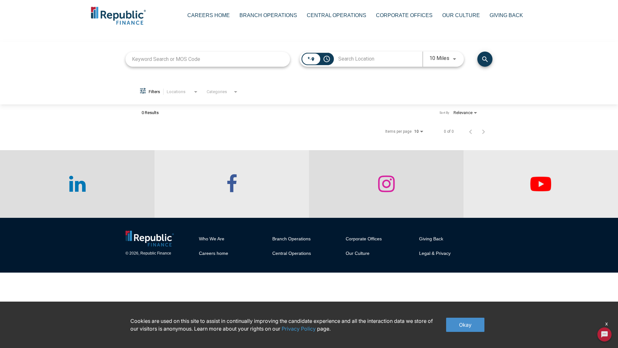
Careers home (213, 253)
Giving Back (506, 15)
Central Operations (336, 15)
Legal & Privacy (435, 253)
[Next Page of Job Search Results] (483, 131)
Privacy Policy (299, 328)
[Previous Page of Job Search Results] (470, 131)
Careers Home (208, 15)
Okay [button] (465, 325)
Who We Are (211, 238)
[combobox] (208, 59)
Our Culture (461, 15)
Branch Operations (268, 15)
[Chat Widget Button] (604, 334)
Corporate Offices (404, 15)
